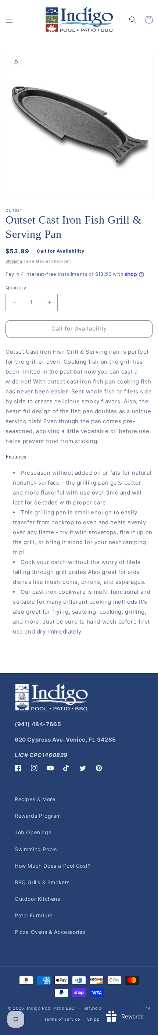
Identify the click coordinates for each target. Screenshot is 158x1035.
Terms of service (62, 1019)
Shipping (14, 261)
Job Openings (33, 832)
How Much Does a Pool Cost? (53, 866)
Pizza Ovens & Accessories (50, 932)
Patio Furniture (34, 915)
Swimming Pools (36, 849)
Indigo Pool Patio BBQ (51, 1007)
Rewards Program (38, 816)
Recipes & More (35, 799)
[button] (9, 20)
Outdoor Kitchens (37, 899)
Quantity (16, 287)
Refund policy (98, 1008)
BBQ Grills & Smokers (42, 882)
